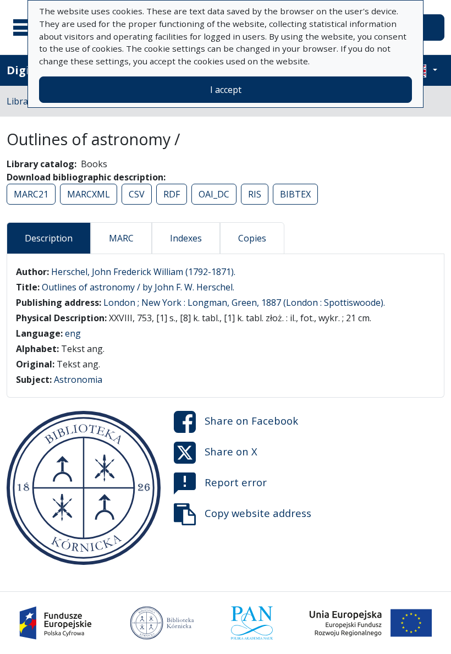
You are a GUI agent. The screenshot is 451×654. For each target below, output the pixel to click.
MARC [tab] (121, 238)
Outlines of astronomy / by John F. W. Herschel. (138, 287)
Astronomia (78, 379)
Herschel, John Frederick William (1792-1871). (143, 272)
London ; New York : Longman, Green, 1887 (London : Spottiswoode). (244, 302)
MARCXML (88, 194)
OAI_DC (214, 194)
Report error (236, 482)
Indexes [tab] (186, 238)
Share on (251, 420)
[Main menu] (27, 27)
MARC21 (31, 194)
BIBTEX (295, 194)
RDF (171, 194)
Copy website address (258, 513)
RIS (254, 194)
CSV (137, 194)
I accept (225, 90)
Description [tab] (49, 238)
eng (73, 333)
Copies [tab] (252, 238)
